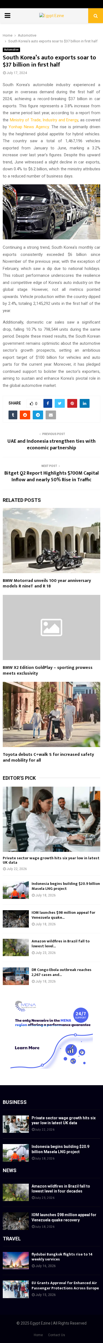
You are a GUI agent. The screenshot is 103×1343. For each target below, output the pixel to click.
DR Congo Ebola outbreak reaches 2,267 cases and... (61, 972)
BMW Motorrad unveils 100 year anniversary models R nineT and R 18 (47, 583)
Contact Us (56, 1335)
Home (38, 1335)
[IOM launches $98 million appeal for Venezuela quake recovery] (16, 919)
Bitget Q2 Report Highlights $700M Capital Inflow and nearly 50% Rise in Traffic (51, 476)
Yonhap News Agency (29, 126)
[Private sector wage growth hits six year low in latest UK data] (51, 819)
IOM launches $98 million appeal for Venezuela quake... (63, 915)
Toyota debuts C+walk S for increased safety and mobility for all (48, 757)
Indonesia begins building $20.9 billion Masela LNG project (66, 886)
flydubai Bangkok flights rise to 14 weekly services (62, 1256)
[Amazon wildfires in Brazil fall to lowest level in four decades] (16, 947)
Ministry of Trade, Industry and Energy (44, 119)
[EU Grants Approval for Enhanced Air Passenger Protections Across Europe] (16, 1289)
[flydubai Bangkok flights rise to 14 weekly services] (16, 1260)
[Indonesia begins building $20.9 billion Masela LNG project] (16, 890)
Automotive (11, 49)
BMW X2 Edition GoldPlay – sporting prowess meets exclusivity (48, 670)
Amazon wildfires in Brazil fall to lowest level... (61, 943)
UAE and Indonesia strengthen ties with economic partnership (51, 444)
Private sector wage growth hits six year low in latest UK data (51, 860)
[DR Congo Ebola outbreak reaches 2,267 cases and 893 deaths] (16, 976)
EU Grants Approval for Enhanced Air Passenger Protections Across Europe (65, 1285)
